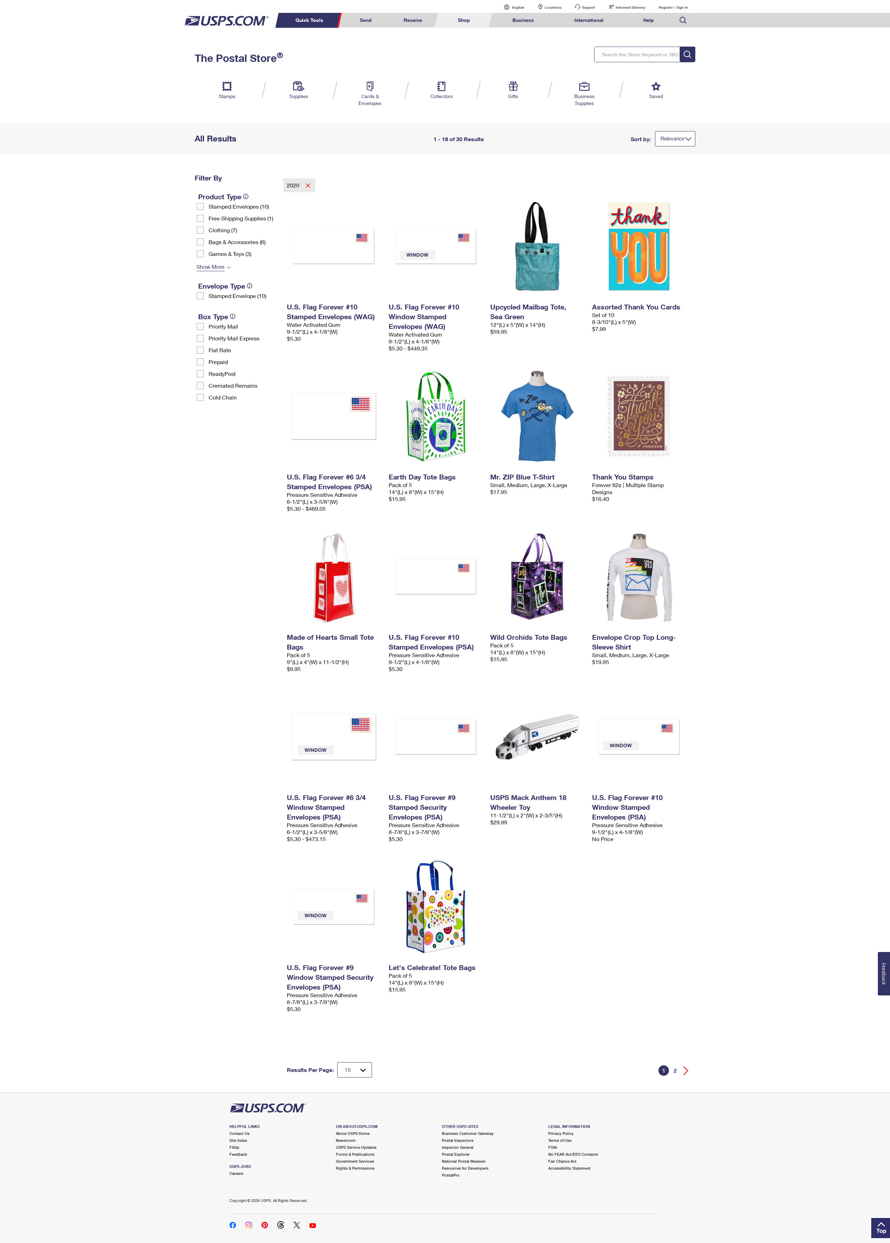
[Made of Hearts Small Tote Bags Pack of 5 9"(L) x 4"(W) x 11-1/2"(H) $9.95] (334, 576)
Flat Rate (220, 350)
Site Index (238, 1140)
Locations (553, 7)
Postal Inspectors (458, 1140)
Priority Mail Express (234, 338)
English (511, 7)
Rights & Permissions (355, 1168)
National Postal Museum (464, 1161)
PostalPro (451, 1175)
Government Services (355, 1161)
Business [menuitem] (523, 20)
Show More (210, 266)
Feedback (238, 1154)
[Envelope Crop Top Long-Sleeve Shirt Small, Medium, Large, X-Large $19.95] (639, 576)
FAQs (234, 1147)
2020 (294, 185)
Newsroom (346, 1140)
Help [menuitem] (648, 20)
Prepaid (218, 361)
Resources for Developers (465, 1168)
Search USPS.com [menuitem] (683, 20)
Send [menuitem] (366, 20)
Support (588, 7)
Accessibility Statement (569, 1168)
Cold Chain (223, 397)
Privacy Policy (561, 1133)
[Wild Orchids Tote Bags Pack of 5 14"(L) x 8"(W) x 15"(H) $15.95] (537, 576)
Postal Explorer (456, 1154)
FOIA (552, 1147)
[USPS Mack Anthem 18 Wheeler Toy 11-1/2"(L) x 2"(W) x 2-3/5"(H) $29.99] (537, 737)
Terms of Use (560, 1140)
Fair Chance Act (562, 1161)
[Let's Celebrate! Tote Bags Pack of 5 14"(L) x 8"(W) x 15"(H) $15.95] (436, 907)
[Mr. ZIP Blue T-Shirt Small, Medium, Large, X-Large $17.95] (537, 416)
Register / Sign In (673, 7)
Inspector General (458, 1147)
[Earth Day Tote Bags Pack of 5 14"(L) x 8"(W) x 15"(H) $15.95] (436, 416)
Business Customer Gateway (468, 1133)
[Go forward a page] (686, 1070)
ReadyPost (222, 373)
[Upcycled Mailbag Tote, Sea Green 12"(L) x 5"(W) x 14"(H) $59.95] (537, 246)
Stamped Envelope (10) (237, 295)
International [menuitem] (589, 20)
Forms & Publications (355, 1154)
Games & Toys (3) (230, 253)
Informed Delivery (630, 7)
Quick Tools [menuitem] (309, 20)
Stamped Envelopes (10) (239, 206)
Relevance (673, 138)
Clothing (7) (223, 230)
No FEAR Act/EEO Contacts (573, 1154)
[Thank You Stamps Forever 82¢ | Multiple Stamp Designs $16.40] (639, 416)
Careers (236, 1173)
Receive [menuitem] (413, 20)
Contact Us (239, 1133)
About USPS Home (353, 1133)
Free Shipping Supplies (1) (241, 218)
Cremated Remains (233, 385)
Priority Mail (223, 326)
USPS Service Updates (356, 1147)
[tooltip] (246, 196)
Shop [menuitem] (464, 20)
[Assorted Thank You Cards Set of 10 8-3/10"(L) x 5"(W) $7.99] (639, 246)
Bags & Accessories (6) (237, 242)
